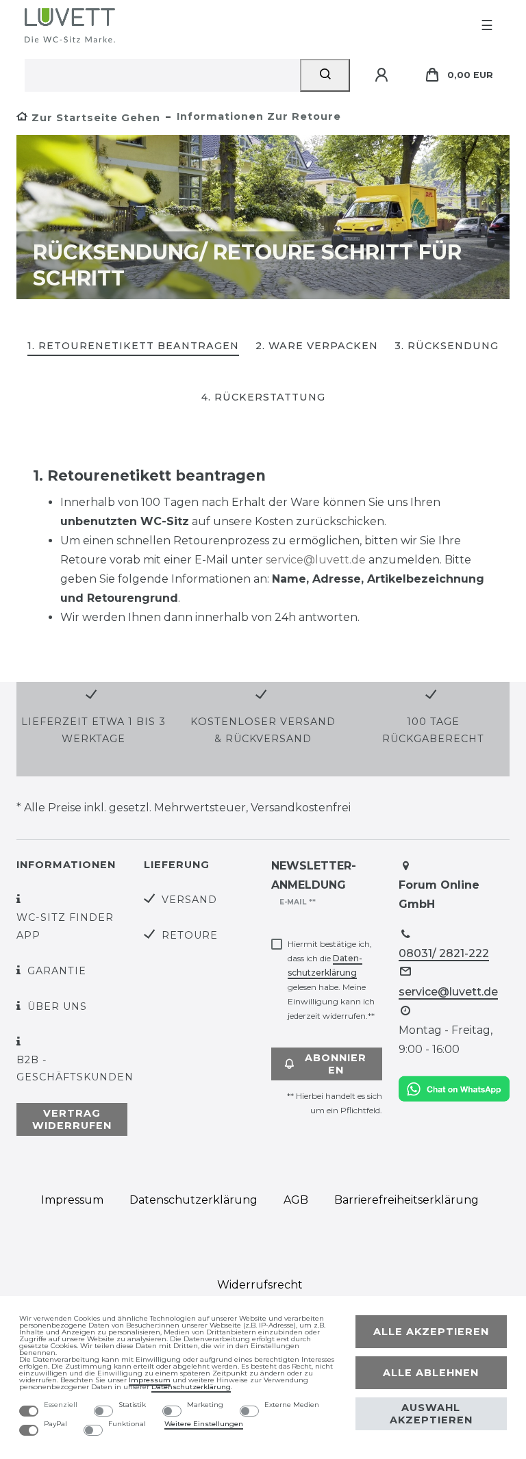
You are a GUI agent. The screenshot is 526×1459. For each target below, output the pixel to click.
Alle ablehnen (431, 1373)
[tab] (133, 346)
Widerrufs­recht (260, 1284)
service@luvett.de (316, 559)
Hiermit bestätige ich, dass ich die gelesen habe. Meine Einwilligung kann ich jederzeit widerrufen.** (331, 980)
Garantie (56, 971)
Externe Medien (291, 1404)
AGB (296, 1199)
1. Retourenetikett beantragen (133, 346)
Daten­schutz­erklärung (193, 1199)
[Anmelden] (383, 75)
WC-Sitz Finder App (65, 926)
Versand (189, 899)
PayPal (55, 1424)
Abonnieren (335, 1064)
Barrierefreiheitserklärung (406, 1199)
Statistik (132, 1404)
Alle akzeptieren (431, 1331)
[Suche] (325, 75)
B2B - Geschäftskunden (75, 1068)
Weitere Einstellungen (203, 1423)
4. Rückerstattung (263, 397)
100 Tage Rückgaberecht (433, 730)
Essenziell (60, 1404)
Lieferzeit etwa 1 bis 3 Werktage (93, 730)
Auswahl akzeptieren (431, 1413)
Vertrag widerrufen (72, 1119)
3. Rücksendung (446, 346)
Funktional (127, 1424)
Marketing (205, 1404)
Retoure (190, 935)
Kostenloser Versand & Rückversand (263, 730)
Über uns (57, 1006)
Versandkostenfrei (301, 807)
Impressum (72, 1199)
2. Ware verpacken (316, 346)
